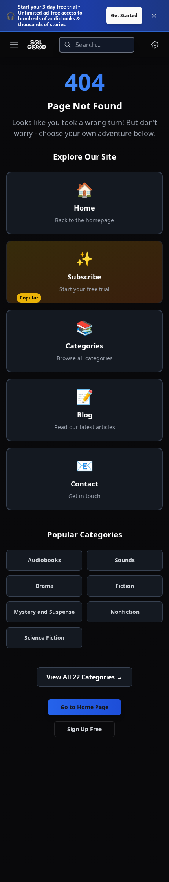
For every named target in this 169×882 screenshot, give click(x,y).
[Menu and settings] (155, 45)
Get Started (124, 15)
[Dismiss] (154, 15)
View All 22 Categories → (84, 677)
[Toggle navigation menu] (14, 45)
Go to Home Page (84, 707)
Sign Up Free (84, 729)
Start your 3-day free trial (47, 7)
